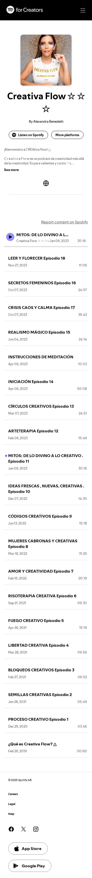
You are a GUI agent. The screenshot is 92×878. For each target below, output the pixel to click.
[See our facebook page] (11, 829)
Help (11, 814)
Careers (13, 794)
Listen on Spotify (31, 135)
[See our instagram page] (36, 829)
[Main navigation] (83, 10)
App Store (31, 848)
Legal (11, 804)
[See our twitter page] (23, 829)
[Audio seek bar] (46, 246)
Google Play (33, 866)
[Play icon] (10, 237)
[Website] (46, 183)
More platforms (67, 135)
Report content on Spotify (64, 222)
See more (11, 169)
